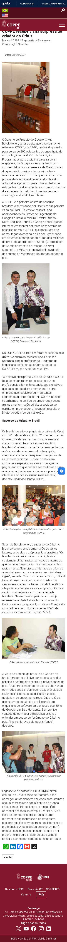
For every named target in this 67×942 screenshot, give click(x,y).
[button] (62, 25)
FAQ (41, 894)
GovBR (6, 3)
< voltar (8, 857)
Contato (26, 894)
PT (5, 10)
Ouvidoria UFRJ (14, 889)
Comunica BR (27, 3)
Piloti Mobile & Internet (43, 938)
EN (5, 15)
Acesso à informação (53, 3)
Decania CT (35, 889)
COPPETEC (52, 889)
